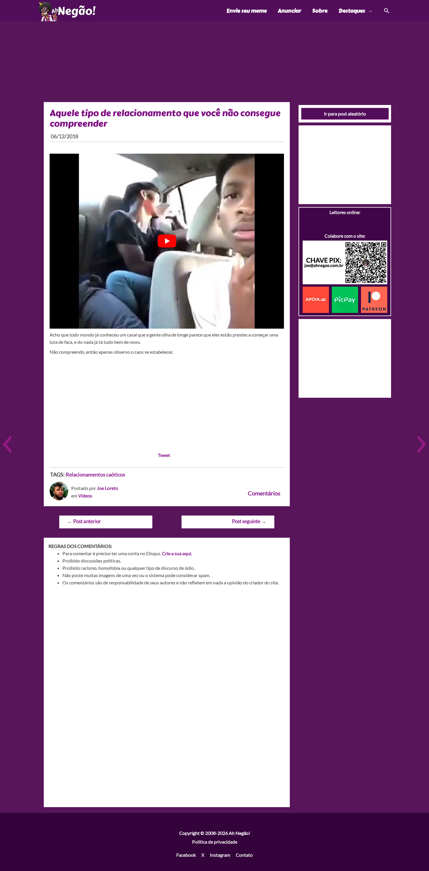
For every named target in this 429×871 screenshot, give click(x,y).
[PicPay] (346, 299)
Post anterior (84, 521)
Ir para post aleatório (345, 113)
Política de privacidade (214, 841)
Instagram (220, 855)
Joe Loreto (107, 488)
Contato (244, 855)
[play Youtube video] (167, 241)
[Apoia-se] (317, 299)
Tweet (164, 455)
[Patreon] (374, 299)
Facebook (186, 855)
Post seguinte (249, 521)
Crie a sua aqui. (177, 553)
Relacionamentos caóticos (95, 474)
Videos (85, 495)
